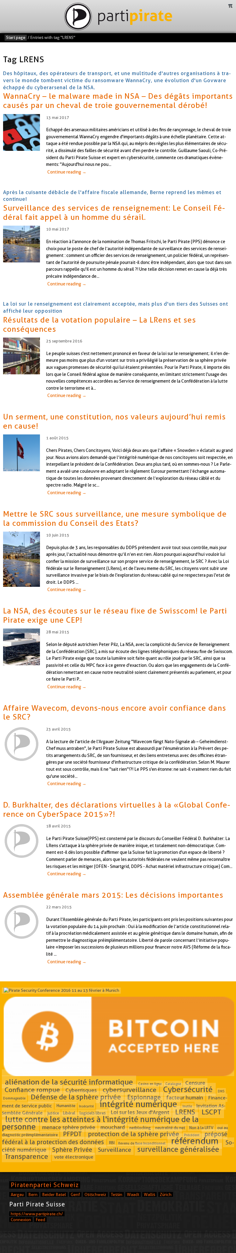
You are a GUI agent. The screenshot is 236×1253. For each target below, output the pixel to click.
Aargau (17, 1194)
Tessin (116, 1194)
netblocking (140, 1127)
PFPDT (72, 1134)
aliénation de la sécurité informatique (69, 1082)
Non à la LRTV (201, 1127)
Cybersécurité (188, 1089)
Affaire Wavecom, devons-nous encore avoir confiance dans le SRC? (114, 712)
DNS (221, 1091)
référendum (194, 1141)
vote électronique (73, 1157)
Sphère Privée (72, 1149)
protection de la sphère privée (133, 1134)
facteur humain (184, 1097)
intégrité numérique (138, 1104)
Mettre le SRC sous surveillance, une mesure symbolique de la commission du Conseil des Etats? (115, 518)
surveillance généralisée (178, 1149)
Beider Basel (54, 1194)
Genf (75, 1194)
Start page (15, 37)
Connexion (21, 1219)
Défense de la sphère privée (76, 1097)
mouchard (112, 1127)
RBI (112, 1142)
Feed (40, 1219)
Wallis (149, 1194)
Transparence (26, 1156)
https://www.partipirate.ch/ (37, 1213)
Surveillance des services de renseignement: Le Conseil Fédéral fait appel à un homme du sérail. (114, 212)
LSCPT (211, 1112)
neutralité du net (170, 1127)
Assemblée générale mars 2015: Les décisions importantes (113, 895)
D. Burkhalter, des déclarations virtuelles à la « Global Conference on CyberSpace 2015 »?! (116, 809)
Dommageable (14, 1098)
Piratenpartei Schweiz (45, 1185)
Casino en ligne (150, 1083)
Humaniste (66, 1105)
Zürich (165, 1194)
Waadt (133, 1194)
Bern (32, 1194)
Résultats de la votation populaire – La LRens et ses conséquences (99, 324)
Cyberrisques (81, 1090)
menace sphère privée (68, 1127)
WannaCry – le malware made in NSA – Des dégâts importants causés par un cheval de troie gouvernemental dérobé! (118, 100)
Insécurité (86, 1106)
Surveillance (114, 1149)
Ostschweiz (95, 1194)
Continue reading (66, 172)
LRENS (185, 1112)
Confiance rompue (32, 1090)
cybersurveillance (129, 1090)
